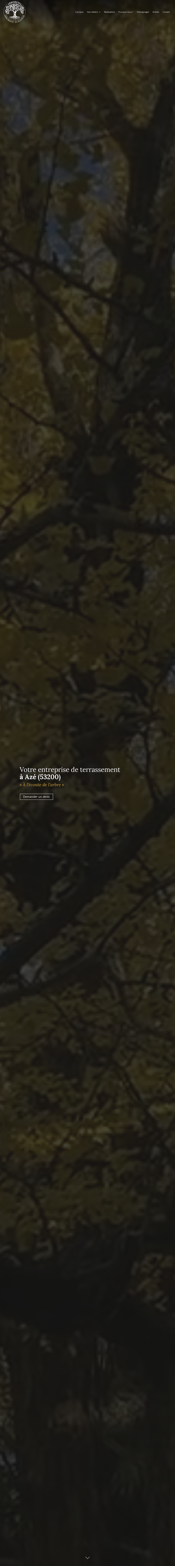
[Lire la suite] (87, 1556)
